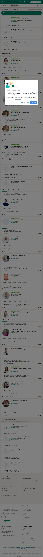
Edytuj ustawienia (25, 102)
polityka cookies (18, 98)
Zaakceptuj (33, 102)
